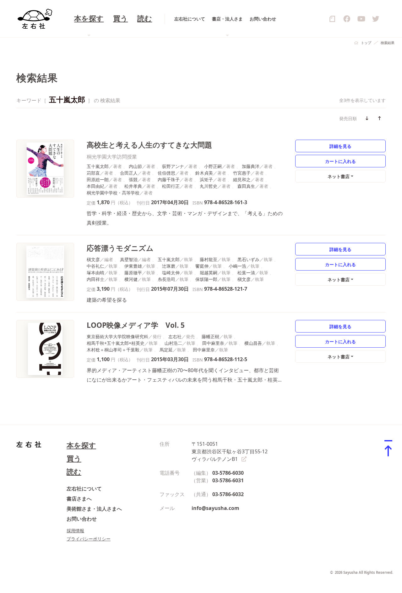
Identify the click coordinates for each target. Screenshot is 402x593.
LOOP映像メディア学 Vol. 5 (136, 325)
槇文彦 (93, 259)
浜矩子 (206, 179)
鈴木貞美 (204, 173)
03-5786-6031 (228, 480)
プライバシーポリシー (89, 539)
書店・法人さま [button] (227, 19)
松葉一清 (246, 273)
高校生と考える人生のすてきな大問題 (149, 145)
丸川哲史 (208, 186)
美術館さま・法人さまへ (94, 508)
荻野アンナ (173, 166)
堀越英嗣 (208, 273)
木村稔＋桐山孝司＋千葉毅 (113, 350)
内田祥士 (95, 279)
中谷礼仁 (95, 266)
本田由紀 (95, 186)
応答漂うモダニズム (120, 248)
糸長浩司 (166, 279)
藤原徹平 (133, 273)
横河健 (131, 279)
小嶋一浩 (237, 266)
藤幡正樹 (210, 336)
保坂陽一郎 (206, 279)
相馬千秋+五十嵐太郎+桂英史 (115, 343)
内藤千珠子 (169, 179)
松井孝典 (133, 186)
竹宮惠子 (242, 173)
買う (120, 19)
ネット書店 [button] (339, 176)
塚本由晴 (95, 273)
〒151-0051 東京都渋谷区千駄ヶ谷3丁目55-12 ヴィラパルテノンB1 (230, 451)
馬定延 (166, 350)
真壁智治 (129, 259)
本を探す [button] (89, 19)
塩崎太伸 (171, 273)
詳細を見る (340, 146)
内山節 (135, 166)
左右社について (189, 19)
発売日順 (348, 118)
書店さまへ (79, 498)
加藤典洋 (250, 166)
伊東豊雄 (133, 266)
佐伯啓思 (166, 173)
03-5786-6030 (228, 472)
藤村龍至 (208, 259)
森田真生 (246, 186)
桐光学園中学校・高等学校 (113, 193)
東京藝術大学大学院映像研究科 (117, 336)
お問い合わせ (263, 19)
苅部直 (93, 173)
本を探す (81, 445)
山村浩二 (173, 343)
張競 (133, 179)
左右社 (175, 336)
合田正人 (129, 173)
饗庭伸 (202, 266)
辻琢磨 (168, 266)
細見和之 (242, 179)
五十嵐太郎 (98, 166)
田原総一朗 (98, 179)
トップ (366, 42)
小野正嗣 (213, 166)
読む (144, 19)
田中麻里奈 (213, 343)
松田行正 (171, 186)
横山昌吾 (253, 343)
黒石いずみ (248, 259)
